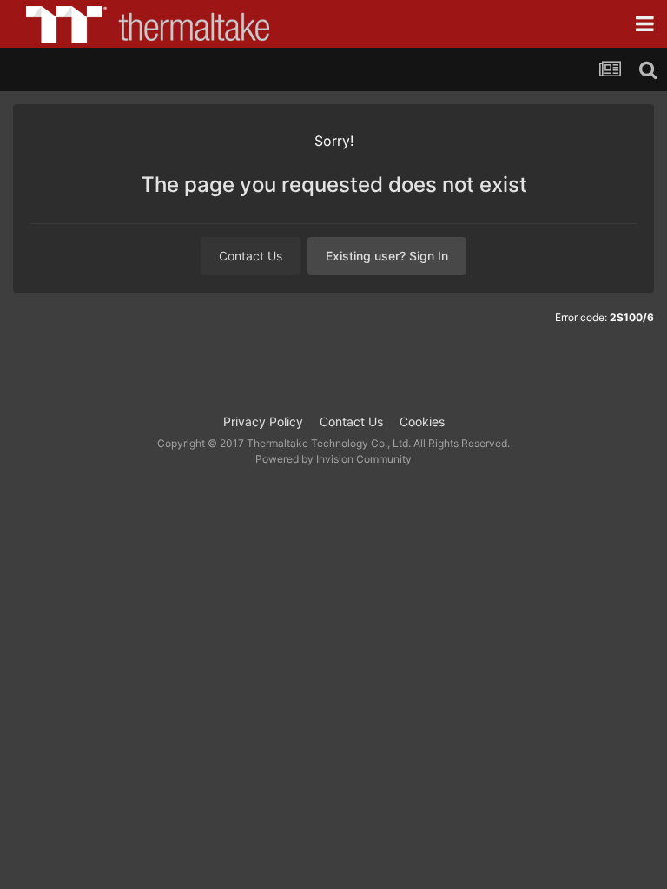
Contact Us (250, 255)
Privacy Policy (263, 421)
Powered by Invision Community (333, 458)
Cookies (422, 421)
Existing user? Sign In (387, 255)
